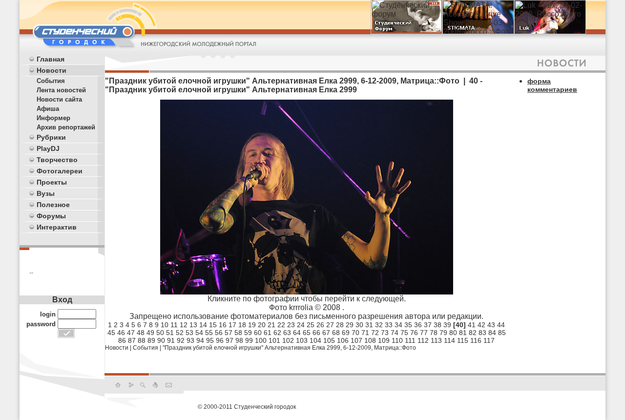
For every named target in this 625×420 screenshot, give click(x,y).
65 (307, 332)
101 (274, 340)
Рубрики (51, 137)
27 (330, 325)
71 (365, 332)
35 (408, 325)
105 (329, 340)
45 (111, 332)
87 (132, 340)
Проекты (52, 182)
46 (121, 332)
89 (151, 340)
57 (228, 332)
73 (385, 332)
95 (210, 340)
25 (310, 325)
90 (161, 340)
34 (398, 325)
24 (301, 325)
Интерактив (57, 227)
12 (184, 325)
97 (229, 340)
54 (199, 332)
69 (346, 332)
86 (122, 340)
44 (501, 325)
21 (271, 325)
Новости (51, 70)
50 (160, 332)
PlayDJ (48, 148)
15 (213, 325)
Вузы (46, 193)
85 (502, 332)
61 (267, 332)
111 (410, 340)
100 (261, 340)
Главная (50, 59)
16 (223, 325)
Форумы (51, 216)
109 (384, 340)
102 (288, 340)
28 (340, 325)
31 (369, 325)
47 (131, 332)
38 (437, 325)
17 (232, 325)
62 (277, 332)
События (51, 80)
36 (418, 325)
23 (291, 325)
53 (189, 332)
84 (492, 332)
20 (262, 325)
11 (174, 325)
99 (249, 340)
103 (302, 340)
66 (316, 332)
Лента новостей (61, 90)
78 (434, 332)
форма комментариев (552, 85)
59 (248, 332)
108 (370, 340)
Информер (53, 118)
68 (336, 332)
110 (397, 340)
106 (343, 340)
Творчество (57, 160)
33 (389, 325)
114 (449, 340)
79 (443, 332)
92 (181, 340)
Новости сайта (59, 99)
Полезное (53, 205)
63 (287, 332)
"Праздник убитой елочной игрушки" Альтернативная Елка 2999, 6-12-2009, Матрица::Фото (289, 347)
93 (190, 340)
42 (481, 325)
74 (394, 332)
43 (491, 325)
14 (203, 325)
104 (315, 340)
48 (141, 332)
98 (239, 340)
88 (142, 340)
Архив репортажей (66, 127)
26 (320, 325)
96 (220, 340)
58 (238, 332)
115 (462, 340)
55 (209, 332)
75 (404, 332)
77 (424, 332)
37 (428, 325)
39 (447, 325)
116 (475, 340)
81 (463, 332)
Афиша (48, 108)
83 (482, 332)
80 (453, 332)
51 (170, 332)
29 (350, 325)
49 (150, 332)
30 (359, 325)
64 (297, 332)
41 (472, 325)
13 (193, 325)
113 (436, 340)
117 (489, 340)
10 (164, 325)
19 (252, 325)
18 (242, 325)
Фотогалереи (60, 171)
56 (219, 332)
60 (258, 332)
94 (200, 340)
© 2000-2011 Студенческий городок (247, 406)
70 (355, 332)
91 (171, 340)
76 (414, 332)
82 (473, 332)
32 (379, 325)
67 (326, 332)
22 (281, 325)
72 (375, 332)
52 (180, 332)
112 (423, 340)
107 (356, 340)
